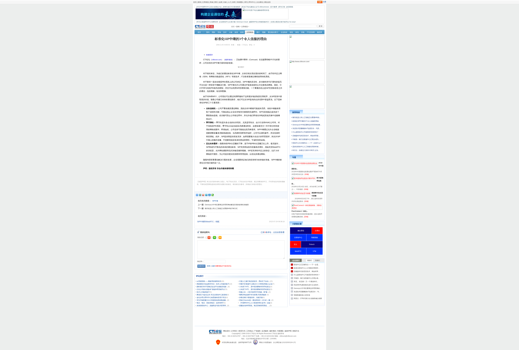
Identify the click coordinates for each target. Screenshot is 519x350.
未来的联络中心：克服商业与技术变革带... (212, 306)
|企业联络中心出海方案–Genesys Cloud (233, 22)
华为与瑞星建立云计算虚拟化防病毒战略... (212, 300)
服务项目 (273, 331)
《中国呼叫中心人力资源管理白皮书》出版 (254, 303)
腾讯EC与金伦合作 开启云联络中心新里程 (212, 295)
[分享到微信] (213, 195)
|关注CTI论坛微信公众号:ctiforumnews (255, 7)
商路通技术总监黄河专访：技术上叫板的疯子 (213, 284)
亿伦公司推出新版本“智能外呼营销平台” (211, 289)
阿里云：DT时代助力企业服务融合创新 (308, 298)
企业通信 (260, 2)
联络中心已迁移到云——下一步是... (306, 265)
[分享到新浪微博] (203, 195)
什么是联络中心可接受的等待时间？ (305, 132)
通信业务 (267, 2)
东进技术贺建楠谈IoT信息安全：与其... (306, 128)
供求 (233, 2)
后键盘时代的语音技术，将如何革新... (306, 136)
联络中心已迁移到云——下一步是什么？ (307, 143)
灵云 (295, 244)
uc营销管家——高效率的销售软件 (209, 281)
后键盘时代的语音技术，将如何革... (306, 271)
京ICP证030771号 (245, 342)
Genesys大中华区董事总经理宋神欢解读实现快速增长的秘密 (227, 205)
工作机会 (249, 331)
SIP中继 (215, 201)
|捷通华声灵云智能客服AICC (259, 22)
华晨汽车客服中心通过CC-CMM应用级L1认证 (255, 284)
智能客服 (314, 237)
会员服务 (265, 331)
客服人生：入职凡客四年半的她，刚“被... (254, 292)
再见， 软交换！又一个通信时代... (306, 281)
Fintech (312, 244)
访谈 (225, 2)
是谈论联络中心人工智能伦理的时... (306, 268)
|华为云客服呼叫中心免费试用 (207, 22)
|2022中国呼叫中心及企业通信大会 (209, 7)
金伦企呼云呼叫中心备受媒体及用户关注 (211, 297)
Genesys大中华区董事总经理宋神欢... (307, 288)
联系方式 (242, 331)
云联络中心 (298, 237)
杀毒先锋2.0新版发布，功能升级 (251, 297)
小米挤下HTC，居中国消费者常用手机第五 (254, 287)
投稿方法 (296, 331)
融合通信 (301, 231)
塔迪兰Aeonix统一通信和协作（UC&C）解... (255, 300)
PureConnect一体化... (300, 211)
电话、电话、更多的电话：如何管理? (210, 303)
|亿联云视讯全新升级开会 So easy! (283, 22)
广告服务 (257, 331)
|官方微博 (273, 7)
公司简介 (234, 331)
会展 (220, 2)
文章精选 (205, 2)
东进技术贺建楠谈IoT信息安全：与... (307, 292)
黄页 (216, 2)
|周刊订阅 (281, 7)
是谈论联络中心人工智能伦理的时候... (306, 147)
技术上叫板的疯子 (203, 292)
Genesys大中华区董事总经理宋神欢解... (306, 125)
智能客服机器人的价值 (302, 295)
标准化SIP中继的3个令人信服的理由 (305, 121)
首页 (195, 2)
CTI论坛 (245, 45)
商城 (211, 2)
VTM (314, 251)
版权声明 (288, 331)
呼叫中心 (252, 2)
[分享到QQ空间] (200, 195)
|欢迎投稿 (289, 7)
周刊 (246, 2)
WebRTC (298, 251)
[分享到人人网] (209, 195)
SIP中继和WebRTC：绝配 (208, 222)
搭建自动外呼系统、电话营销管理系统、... (254, 306)
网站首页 (226, 331)
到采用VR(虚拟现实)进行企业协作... (307, 285)
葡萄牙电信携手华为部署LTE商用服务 (253, 295)
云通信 (317, 231)
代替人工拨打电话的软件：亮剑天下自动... (254, 281)
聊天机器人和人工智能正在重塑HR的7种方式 (221, 208)
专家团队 (240, 2)
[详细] (307, 174)
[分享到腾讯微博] (206, 195)
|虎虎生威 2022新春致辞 (231, 7)
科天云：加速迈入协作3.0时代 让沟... (305, 150)
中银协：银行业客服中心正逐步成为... (306, 139)
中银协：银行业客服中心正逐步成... (306, 278)
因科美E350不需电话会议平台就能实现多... (212, 287)
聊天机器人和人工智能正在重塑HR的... (306, 117)
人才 (229, 2)
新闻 (199, 2)
